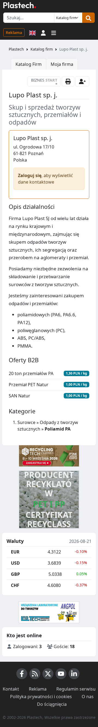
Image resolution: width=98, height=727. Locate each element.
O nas (88, 697)
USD (15, 563)
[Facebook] (21, 673)
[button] (43, 32)
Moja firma (62, 64)
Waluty (15, 541)
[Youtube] (61, 673)
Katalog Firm (29, 64)
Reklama (14, 32)
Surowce (26, 422)
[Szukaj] (88, 18)
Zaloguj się (29, 175)
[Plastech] (19, 5)
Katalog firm (41, 49)
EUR (15, 552)
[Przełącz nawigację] (53, 32)
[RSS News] (34, 673)
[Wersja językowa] (32, 32)
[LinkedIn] (74, 673)
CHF (15, 585)
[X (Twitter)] (47, 673)
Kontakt (11, 689)
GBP (15, 574)
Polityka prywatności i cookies (41, 697)
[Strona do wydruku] (68, 81)
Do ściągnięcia (52, 704)
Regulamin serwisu (76, 689)
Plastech (16, 49)
